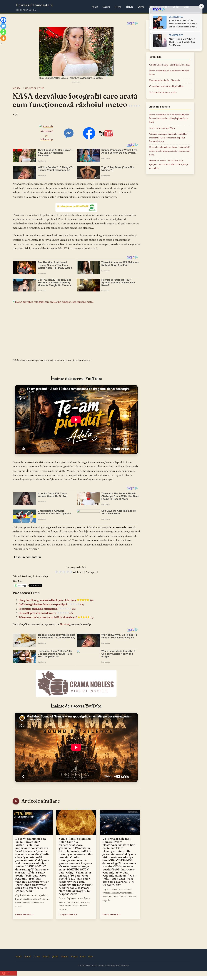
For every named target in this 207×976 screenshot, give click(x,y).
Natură (129, 6)
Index (83, 956)
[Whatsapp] (3, 32)
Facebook (65, 624)
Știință (141, 6)
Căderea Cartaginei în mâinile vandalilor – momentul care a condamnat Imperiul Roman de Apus (169, 138)
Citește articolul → (24, 914)
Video (90, 956)
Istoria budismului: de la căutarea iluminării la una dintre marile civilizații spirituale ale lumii (169, 118)
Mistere (64, 956)
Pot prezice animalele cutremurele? (47, 609)
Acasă (95, 6)
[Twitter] (3, 26)
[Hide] (1, 44)
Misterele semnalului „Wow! (162, 128)
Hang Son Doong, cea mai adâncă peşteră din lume (56, 600)
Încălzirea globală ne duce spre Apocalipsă (51, 604)
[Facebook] (3, 20)
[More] (3, 38)
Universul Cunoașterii (34, 5)
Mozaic (74, 956)
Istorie (118, 6)
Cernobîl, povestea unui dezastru (46, 613)
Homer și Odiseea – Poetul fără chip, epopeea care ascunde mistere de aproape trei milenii (169, 164)
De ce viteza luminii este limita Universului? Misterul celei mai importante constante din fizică (169, 151)
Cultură (106, 6)
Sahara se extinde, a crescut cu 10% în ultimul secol (56, 617)
